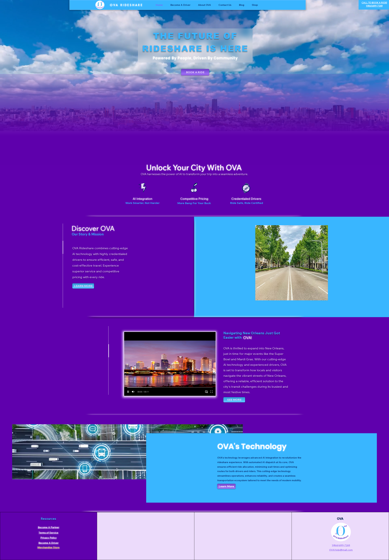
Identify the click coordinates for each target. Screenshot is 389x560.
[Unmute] (133, 392)
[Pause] (128, 392)
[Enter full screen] (211, 392)
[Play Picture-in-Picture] (206, 392)
